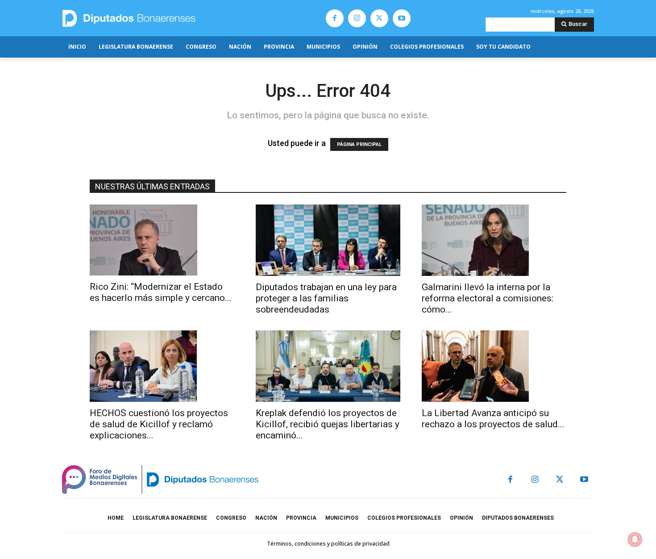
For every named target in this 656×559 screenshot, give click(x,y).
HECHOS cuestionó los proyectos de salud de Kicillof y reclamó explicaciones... (159, 424)
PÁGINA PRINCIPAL (359, 144)
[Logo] (170, 18)
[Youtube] (402, 18)
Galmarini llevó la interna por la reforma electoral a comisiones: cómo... (487, 298)
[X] (379, 18)
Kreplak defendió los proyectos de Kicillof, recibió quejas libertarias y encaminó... (327, 424)
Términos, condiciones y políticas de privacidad (328, 543)
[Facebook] (335, 18)
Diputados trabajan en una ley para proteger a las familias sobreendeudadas (326, 298)
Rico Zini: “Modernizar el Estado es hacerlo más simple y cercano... (161, 292)
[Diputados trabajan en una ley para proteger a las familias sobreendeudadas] (328, 240)
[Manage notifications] (635, 539)
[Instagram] (357, 18)
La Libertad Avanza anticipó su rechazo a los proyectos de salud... (493, 419)
